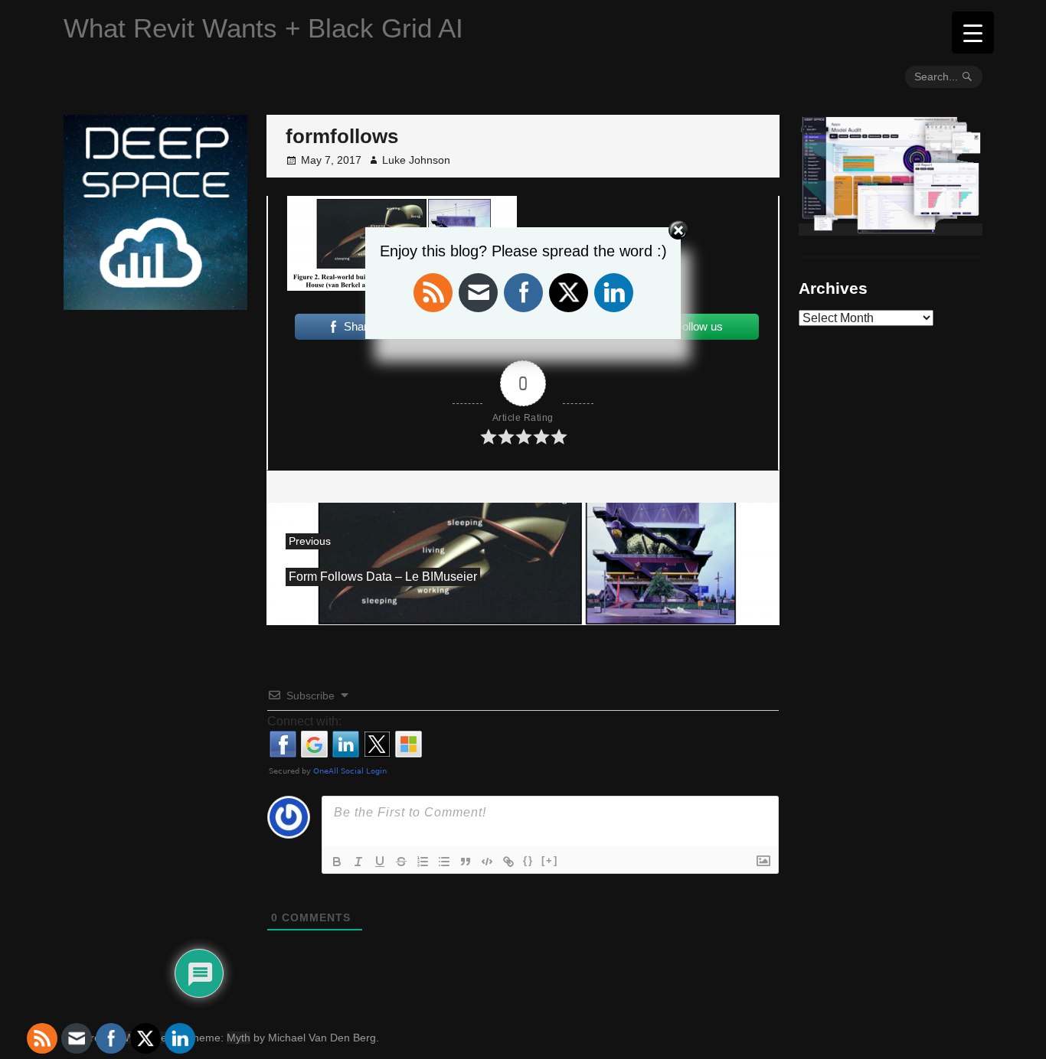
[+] (549, 860)
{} (528, 860)
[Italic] (358, 861)
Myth (238, 1037)
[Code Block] (487, 861)
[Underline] (380, 861)
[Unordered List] (444, 861)
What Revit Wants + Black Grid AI (263, 28)
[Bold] (337, 861)
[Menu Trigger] (973, 32)
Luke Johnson (416, 160)
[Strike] (401, 861)
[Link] (508, 861)
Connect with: (304, 721)
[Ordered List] (422, 861)
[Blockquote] (465, 861)
